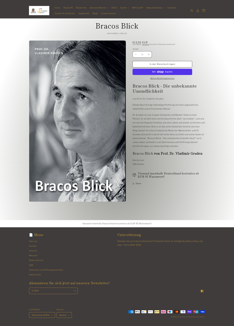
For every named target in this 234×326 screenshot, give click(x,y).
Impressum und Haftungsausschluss (46, 270)
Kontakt (32, 246)
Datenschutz (35, 274)
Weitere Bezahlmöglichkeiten (162, 78)
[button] (99, 8)
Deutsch (63, 315)
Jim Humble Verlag (183, 317)
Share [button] (138, 183)
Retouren (33, 255)
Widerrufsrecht (36, 260)
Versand (145, 44)
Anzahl (135, 49)
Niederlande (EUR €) (41, 315)
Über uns (33, 241)
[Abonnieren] (75, 291)
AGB (31, 265)
